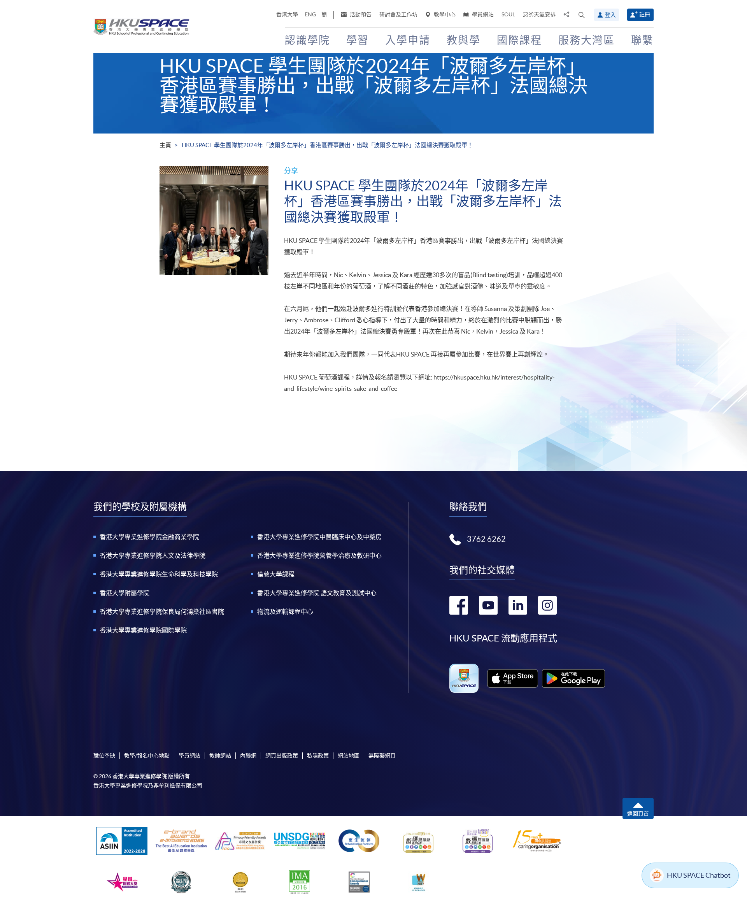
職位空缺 (104, 755)
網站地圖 (348, 755)
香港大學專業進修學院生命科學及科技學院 (159, 574)
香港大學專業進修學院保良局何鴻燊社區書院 (162, 611)
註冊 (644, 14)
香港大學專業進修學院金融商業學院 (149, 536)
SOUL (508, 14)
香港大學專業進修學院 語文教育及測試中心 (317, 592)
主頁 (165, 145)
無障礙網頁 (382, 755)
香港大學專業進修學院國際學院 (143, 630)
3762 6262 (486, 539)
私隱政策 (318, 755)
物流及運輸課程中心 (285, 611)
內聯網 (248, 755)
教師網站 (220, 755)
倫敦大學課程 (276, 574)
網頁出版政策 (281, 755)
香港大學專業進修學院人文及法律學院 (152, 555)
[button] (582, 15)
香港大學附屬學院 (124, 592)
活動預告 (360, 14)
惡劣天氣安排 (539, 14)
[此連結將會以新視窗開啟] (512, 678)
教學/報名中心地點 (147, 755)
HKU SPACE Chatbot (699, 875)
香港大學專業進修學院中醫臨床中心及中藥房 (319, 536)
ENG (310, 14)
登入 (610, 15)
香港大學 (287, 14)
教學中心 (444, 14)
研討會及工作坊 (398, 14)
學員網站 (482, 14)
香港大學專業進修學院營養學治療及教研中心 (319, 555)
